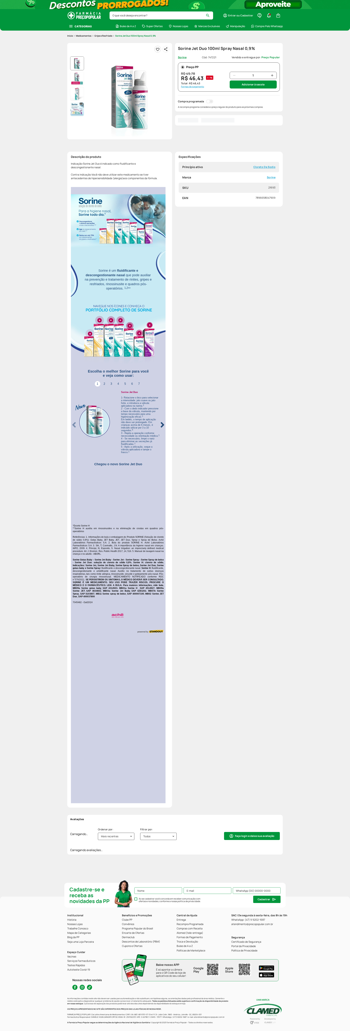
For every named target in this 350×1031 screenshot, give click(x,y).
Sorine (271, 177)
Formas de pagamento (192, 87)
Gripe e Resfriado (103, 35)
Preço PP (192, 67)
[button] (237, 15)
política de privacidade (188, 901)
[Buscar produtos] (209, 15)
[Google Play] (266, 967)
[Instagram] (82, 987)
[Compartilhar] (166, 49)
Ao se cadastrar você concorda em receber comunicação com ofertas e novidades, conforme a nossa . (170, 900)
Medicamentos (84, 35)
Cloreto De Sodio (264, 167)
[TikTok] (89, 987)
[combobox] (161, 15)
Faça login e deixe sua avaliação (254, 682)
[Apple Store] (266, 974)
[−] (234, 75)
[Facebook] (74, 987)
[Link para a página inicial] (70, 36)
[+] (272, 75)
